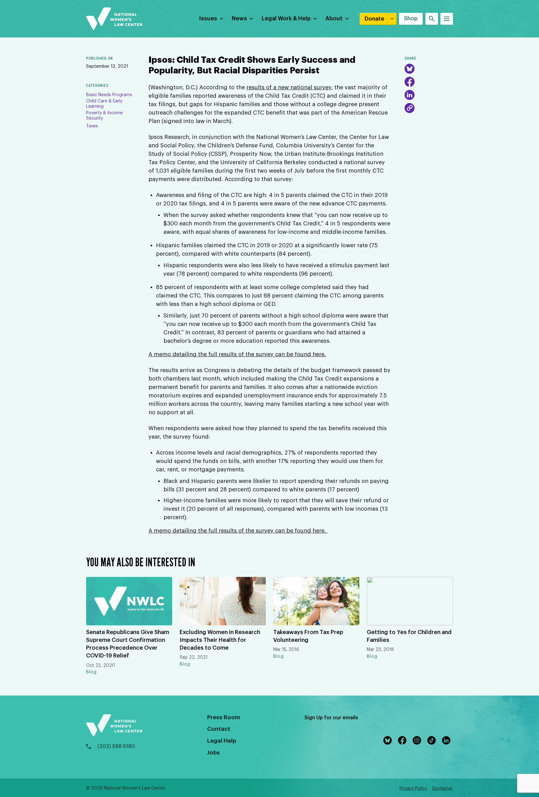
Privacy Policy (413, 788)
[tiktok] (432, 740)
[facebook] (403, 740)
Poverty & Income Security (104, 116)
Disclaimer (442, 788)
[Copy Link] (410, 108)
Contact (218, 729)
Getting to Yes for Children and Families (409, 636)
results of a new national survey (288, 87)
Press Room (223, 717)
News (239, 18)
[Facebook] (410, 82)
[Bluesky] (410, 69)
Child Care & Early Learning (104, 104)
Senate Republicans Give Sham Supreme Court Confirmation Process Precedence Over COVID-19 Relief (127, 644)
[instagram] (418, 740)
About (333, 18)
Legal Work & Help (286, 18)
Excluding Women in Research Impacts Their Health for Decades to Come (220, 640)
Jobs (213, 752)
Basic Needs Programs (109, 95)
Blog (91, 672)
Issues (208, 18)
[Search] (431, 19)
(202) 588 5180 (116, 746)
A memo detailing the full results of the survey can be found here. (237, 354)
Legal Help (221, 741)
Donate (374, 19)
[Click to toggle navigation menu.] (446, 19)
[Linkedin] (447, 740)
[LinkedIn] (410, 95)
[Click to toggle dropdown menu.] (221, 19)
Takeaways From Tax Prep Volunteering (308, 636)
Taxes (92, 126)
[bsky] (388, 740)
